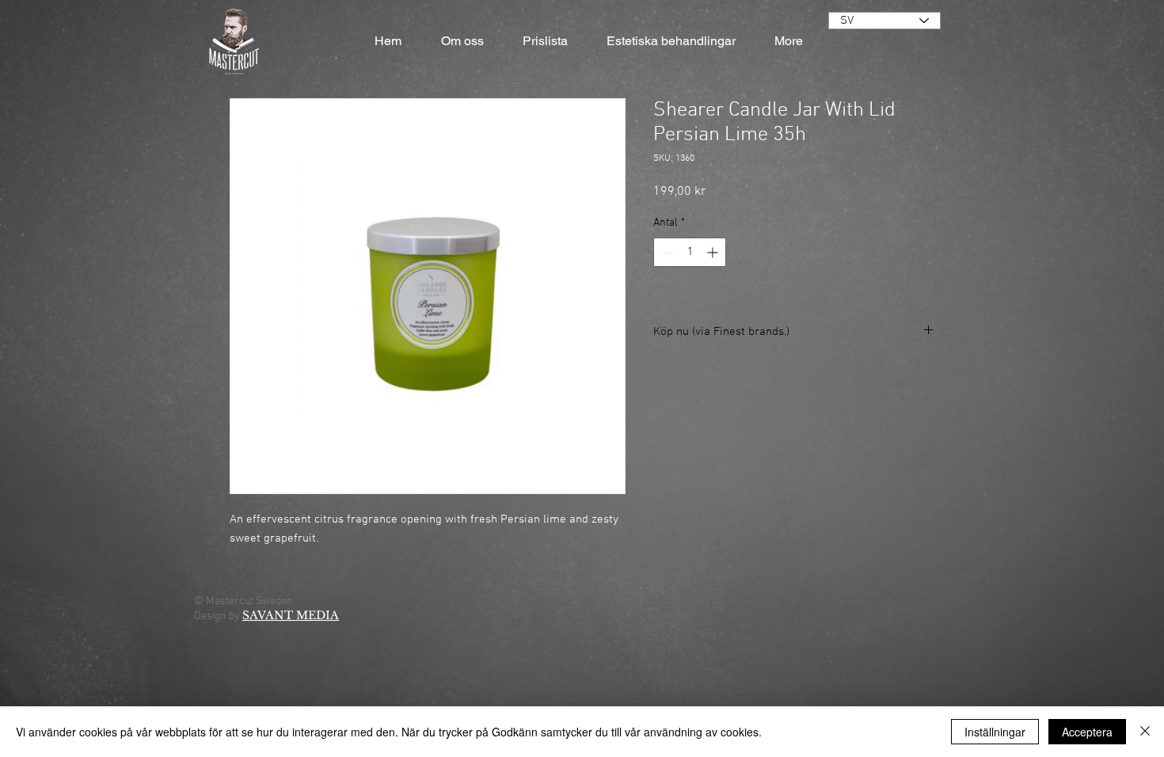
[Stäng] (1144, 731)
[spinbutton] (689, 252)
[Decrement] (665, 252)
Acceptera (1087, 732)
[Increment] (714, 252)
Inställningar (994, 732)
